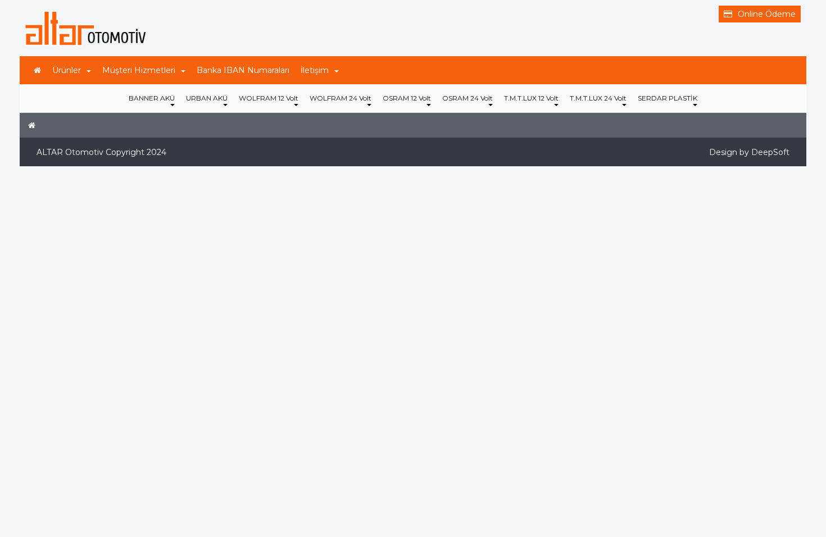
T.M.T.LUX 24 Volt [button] (598, 98)
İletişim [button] (315, 70)
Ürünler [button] (66, 70)
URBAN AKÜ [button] (207, 98)
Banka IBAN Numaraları (243, 70)
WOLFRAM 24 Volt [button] (340, 98)
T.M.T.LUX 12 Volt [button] (531, 98)
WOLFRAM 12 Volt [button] (268, 98)
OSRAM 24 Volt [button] (467, 98)
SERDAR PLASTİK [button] (667, 98)
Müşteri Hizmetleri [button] (138, 70)
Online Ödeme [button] (767, 14)
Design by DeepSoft (749, 152)
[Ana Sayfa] (37, 70)
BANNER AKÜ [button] (152, 98)
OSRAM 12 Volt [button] (407, 98)
